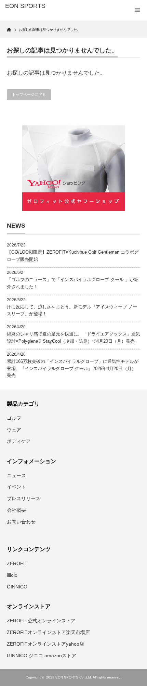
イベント (16, 487)
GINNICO (17, 586)
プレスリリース (23, 498)
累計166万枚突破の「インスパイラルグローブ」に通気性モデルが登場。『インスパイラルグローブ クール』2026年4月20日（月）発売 (72, 368)
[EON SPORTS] (34, 6)
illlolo (12, 575)
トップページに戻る (29, 94)
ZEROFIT (17, 563)
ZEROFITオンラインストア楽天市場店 (48, 632)
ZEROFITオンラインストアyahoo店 (45, 644)
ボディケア (19, 441)
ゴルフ (14, 418)
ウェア (14, 429)
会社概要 (16, 510)
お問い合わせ (21, 521)
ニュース (16, 475)
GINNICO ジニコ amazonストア (41, 655)
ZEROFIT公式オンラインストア (41, 620)
